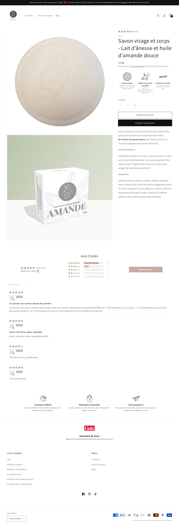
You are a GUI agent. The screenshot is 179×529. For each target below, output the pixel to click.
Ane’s (139, 520)
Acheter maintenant (145, 123)
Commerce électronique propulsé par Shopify (157, 520)
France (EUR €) (15, 518)
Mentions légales (14, 464)
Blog (94, 469)
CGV (9, 459)
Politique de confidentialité (19, 484)
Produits (95, 459)
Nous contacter (98, 464)
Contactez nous (14, 474)
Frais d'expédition (137, 66)
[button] (158, 15)
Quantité (121, 100)
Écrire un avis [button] (146, 269)
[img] (16, 292)
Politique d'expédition (17, 469)
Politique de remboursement (20, 479)
